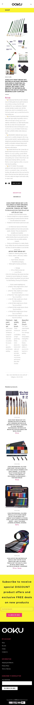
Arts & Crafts (8, 77)
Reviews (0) (17, 196)
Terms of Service (6, 669)
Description (17, 192)
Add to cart (17, 183)
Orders (4, 649)
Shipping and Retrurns (7, 662)
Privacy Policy (5, 665)
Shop (3, 642)
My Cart (4, 645)
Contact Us (5, 652)
